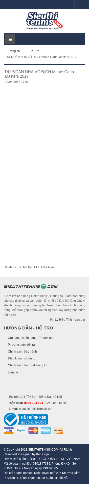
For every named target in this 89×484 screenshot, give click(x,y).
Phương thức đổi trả (21, 344)
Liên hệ (13, 372)
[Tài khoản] (80, 4)
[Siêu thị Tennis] (44, 20)
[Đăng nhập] (68, 4)
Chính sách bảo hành (22, 351)
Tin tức (22, 267)
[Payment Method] (9, 430)
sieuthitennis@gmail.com (36, 409)
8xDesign (42, 454)
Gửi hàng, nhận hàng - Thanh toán (31, 338)
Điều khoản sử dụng (21, 358)
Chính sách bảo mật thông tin (27, 365)
